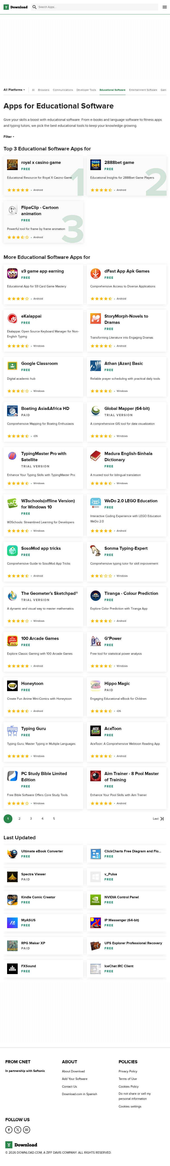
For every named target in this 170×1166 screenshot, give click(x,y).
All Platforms (13, 90)
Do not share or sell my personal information (135, 1096)
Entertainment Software (143, 89)
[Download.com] (15, 7)
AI (33, 89)
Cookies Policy (129, 1086)
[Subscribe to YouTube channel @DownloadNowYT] (26, 1129)
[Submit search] (34, 7)
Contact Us (69, 1086)
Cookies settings (130, 1106)
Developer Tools (86, 89)
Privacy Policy (128, 1071)
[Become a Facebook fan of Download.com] (8, 1129)
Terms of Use (128, 1079)
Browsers (43, 89)
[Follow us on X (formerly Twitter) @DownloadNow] (17, 1129)
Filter (8, 137)
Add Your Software (74, 1079)
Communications (63, 89)
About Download (73, 1071)
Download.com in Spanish (79, 1094)
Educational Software (113, 90)
